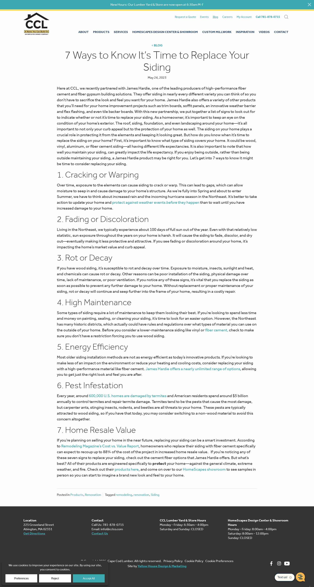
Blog (215, 17)
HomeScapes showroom (204, 469)
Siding (155, 495)
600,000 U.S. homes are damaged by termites (127, 395)
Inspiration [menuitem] (245, 32)
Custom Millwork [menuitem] (217, 32)
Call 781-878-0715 (268, 17)
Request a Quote (185, 17)
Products (76, 495)
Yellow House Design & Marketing (162, 566)
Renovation (93, 495)
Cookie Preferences (219, 561)
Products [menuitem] (101, 32)
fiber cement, (216, 330)
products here (127, 469)
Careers (227, 17)
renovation (141, 495)
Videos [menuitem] (264, 32)
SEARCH (286, 17)
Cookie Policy (194, 561)
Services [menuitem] (121, 32)
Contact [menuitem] (281, 32)
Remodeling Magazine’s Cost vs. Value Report (100, 446)
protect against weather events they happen (155, 202)
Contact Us (100, 533)
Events (204, 17)
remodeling (124, 495)
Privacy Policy (173, 561)
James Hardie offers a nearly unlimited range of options (193, 369)
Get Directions (34, 533)
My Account (244, 17)
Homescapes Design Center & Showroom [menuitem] (165, 32)
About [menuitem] (83, 32)
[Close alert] (309, 4)
